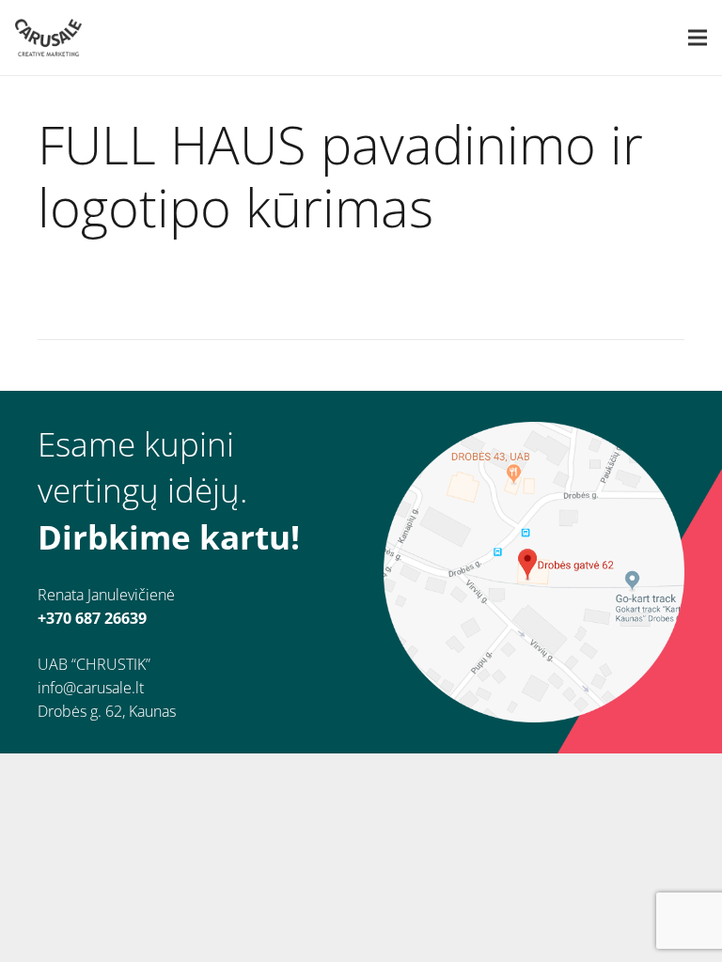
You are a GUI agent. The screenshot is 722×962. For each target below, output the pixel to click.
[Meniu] (697, 37)
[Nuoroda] (48, 37)
